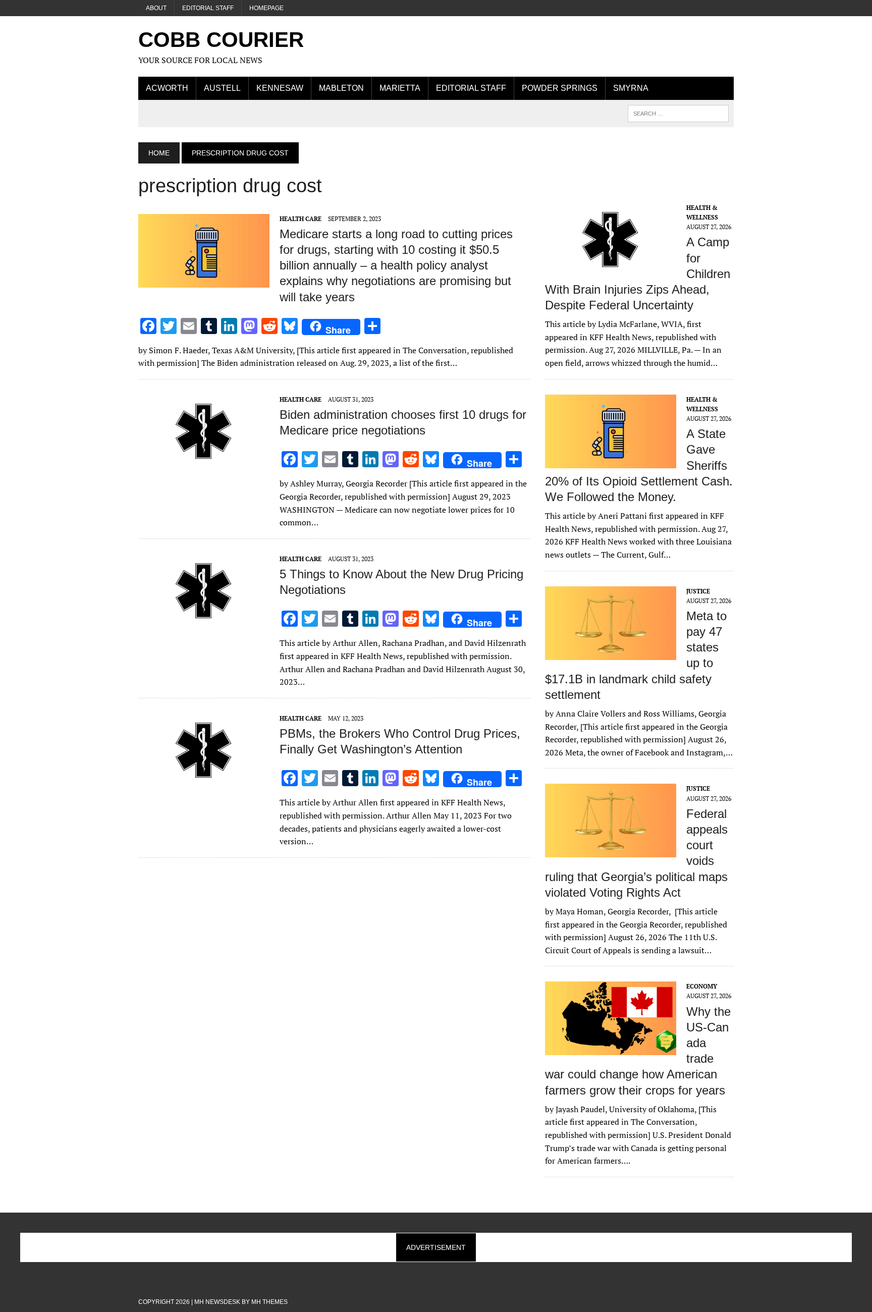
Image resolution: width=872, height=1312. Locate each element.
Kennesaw (279, 88)
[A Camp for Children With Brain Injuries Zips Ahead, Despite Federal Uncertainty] (610, 269)
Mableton (341, 88)
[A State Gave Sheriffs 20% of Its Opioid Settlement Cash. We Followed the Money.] (610, 461)
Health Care (300, 219)
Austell (222, 88)
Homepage (266, 8)
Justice (698, 591)
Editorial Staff (208, 8)
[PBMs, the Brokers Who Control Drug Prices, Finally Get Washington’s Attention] (203, 780)
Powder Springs (559, 88)
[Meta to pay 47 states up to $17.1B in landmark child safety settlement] (610, 653)
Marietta (399, 88)
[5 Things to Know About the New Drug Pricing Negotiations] (203, 620)
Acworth (167, 88)
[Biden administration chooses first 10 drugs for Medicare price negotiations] (203, 461)
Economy (701, 986)
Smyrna (630, 88)
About (156, 8)
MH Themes (269, 1301)
